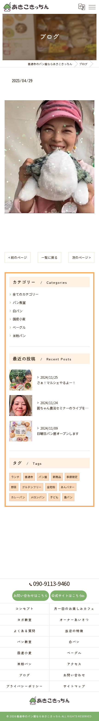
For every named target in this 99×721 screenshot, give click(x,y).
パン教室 (19, 302)
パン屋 (43, 477)
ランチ (15, 477)
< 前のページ (17, 257)
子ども (54, 497)
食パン (68, 497)
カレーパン (18, 497)
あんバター (68, 487)
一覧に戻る (49, 257)
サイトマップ (74, 686)
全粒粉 (51, 487)
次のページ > (81, 257)
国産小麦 (19, 319)
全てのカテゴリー (25, 294)
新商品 (57, 477)
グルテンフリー (31, 487)
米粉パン (19, 335)
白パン (18, 311)
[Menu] (92, 7)
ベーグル (19, 327)
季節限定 (72, 477)
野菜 (14, 487)
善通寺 (29, 477)
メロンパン (38, 497)
